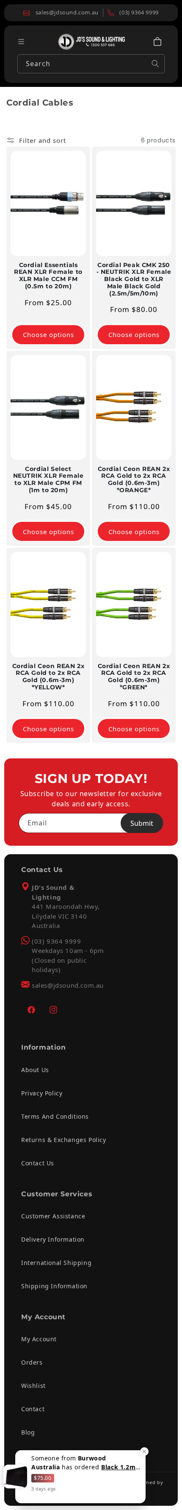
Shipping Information (54, 1286)
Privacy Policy (41, 1093)
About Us (35, 1070)
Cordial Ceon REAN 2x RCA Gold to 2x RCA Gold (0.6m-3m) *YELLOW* (48, 676)
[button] (157, 41)
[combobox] (91, 63)
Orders (32, 1362)
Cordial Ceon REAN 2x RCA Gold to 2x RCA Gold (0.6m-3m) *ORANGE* (134, 479)
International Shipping (56, 1263)
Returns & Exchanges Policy (63, 1140)
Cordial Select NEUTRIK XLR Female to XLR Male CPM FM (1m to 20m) (48, 479)
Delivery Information (53, 1239)
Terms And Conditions (55, 1116)
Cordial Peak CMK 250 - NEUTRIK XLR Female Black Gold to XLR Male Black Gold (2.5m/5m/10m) (134, 279)
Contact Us (37, 1163)
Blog (28, 1432)
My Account (39, 1339)
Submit (141, 823)
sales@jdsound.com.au (68, 985)
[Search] (155, 63)
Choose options (48, 335)
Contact (32, 1409)
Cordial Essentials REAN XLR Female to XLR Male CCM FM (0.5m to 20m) (48, 276)
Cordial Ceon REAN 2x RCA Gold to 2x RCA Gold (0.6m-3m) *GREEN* (134, 676)
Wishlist (33, 1386)
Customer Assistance (53, 1216)
